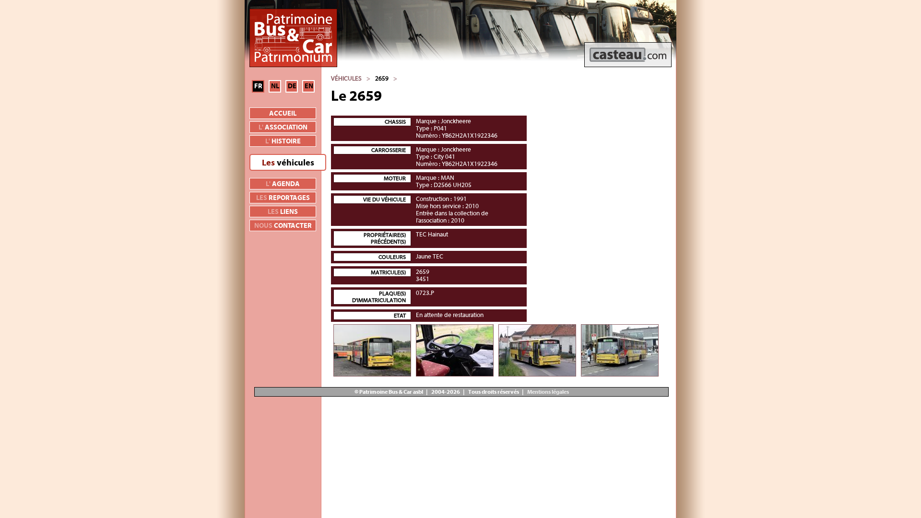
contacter (283, 226)
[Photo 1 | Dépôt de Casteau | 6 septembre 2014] (372, 350)
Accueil (282, 114)
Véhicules (346, 78)
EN (309, 86)
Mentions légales (547, 391)
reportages (283, 198)
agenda (283, 184)
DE (292, 86)
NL (275, 86)
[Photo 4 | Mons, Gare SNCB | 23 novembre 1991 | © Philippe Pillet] (620, 350)
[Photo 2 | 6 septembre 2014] (455, 350)
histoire (283, 141)
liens (283, 212)
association (283, 127)
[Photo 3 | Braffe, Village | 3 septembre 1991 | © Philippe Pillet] (537, 350)
